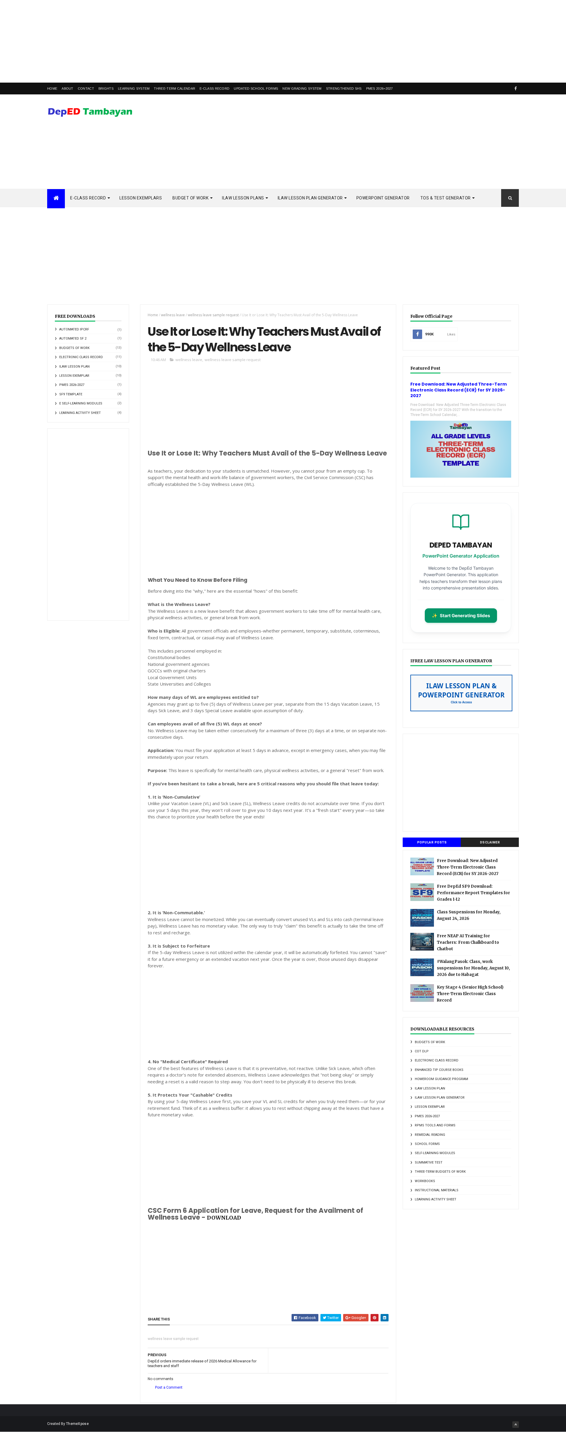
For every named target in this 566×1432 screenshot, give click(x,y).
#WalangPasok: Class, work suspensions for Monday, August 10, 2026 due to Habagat (473, 968)
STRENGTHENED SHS (344, 88)
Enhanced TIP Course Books (439, 1070)
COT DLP (422, 1051)
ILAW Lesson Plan (74, 366)
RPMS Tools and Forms (435, 1125)
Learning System (134, 88)
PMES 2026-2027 (71, 385)
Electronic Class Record (81, 357)
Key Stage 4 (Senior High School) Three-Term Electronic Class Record (470, 994)
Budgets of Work (74, 348)
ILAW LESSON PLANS (243, 198)
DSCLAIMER (490, 842)
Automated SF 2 (72, 338)
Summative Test (428, 1162)
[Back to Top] (515, 1424)
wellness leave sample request (213, 314)
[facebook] (515, 88)
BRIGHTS (105, 88)
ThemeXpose (77, 1424)
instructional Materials (436, 1190)
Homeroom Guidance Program (441, 1079)
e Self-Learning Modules (80, 403)
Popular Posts (432, 842)
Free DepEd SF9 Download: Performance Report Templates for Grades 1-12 (473, 893)
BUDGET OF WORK (190, 198)
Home (52, 88)
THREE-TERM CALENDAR (174, 88)
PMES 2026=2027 (379, 88)
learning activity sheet (80, 413)
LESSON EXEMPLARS (140, 198)
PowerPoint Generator (383, 198)
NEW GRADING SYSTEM (301, 88)
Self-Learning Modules (435, 1153)
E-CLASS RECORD (214, 88)
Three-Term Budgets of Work (440, 1172)
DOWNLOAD (224, 1217)
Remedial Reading (430, 1135)
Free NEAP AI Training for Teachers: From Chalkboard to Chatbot (468, 942)
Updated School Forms (256, 88)
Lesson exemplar (74, 376)
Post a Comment (168, 1387)
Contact (86, 88)
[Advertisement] (177, 41)
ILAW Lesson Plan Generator (440, 1098)
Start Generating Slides (461, 615)
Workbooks (425, 1181)
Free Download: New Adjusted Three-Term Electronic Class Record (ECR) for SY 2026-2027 (458, 390)
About (67, 88)
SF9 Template (70, 394)
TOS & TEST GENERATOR (445, 198)
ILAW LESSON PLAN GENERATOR (310, 198)
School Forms (427, 1144)
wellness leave (173, 314)
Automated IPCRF (74, 329)
